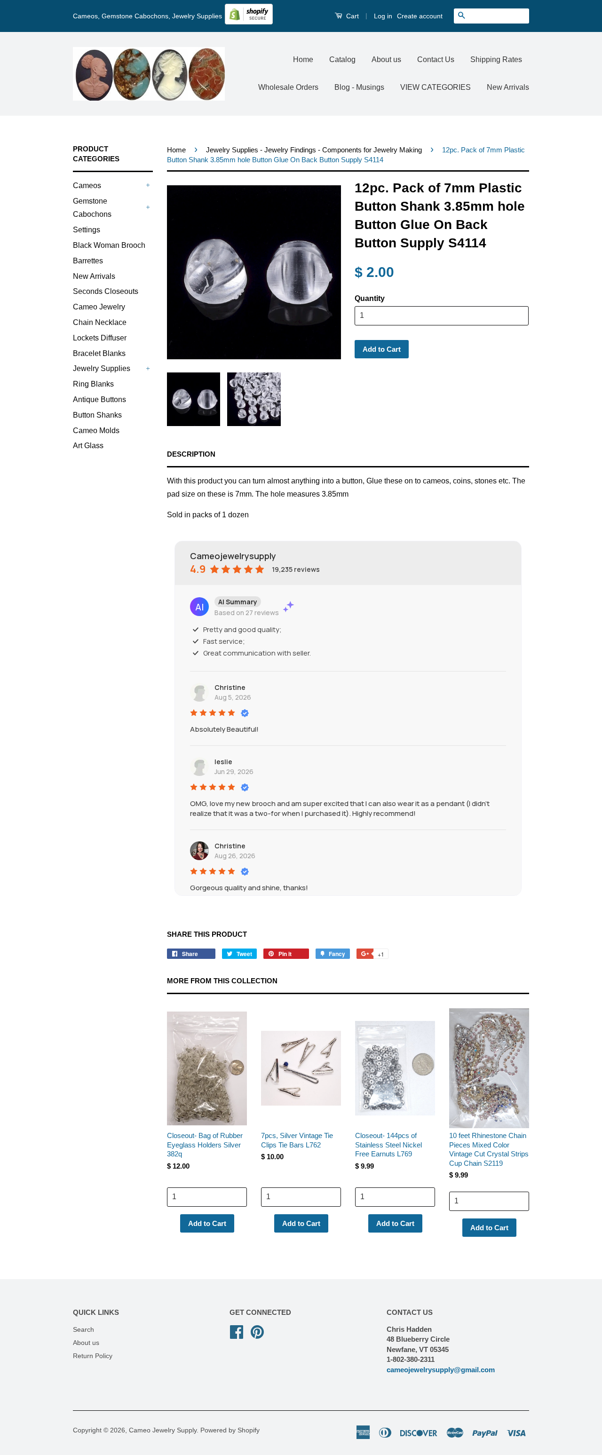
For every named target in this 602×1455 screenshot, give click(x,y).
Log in (383, 16)
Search (83, 1329)
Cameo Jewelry (99, 307)
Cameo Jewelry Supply (163, 1430)
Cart (351, 16)
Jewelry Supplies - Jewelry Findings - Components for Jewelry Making (314, 150)
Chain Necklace (100, 322)
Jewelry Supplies (101, 368)
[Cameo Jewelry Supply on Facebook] (237, 1331)
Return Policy (92, 1356)
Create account (420, 16)
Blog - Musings (359, 87)
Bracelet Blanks (99, 353)
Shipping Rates (496, 59)
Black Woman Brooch (109, 245)
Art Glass (88, 446)
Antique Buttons (99, 399)
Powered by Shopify (230, 1430)
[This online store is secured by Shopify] (249, 22)
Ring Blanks (93, 384)
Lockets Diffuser (100, 338)
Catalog (342, 59)
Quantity (370, 298)
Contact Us (435, 59)
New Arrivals (508, 87)
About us (386, 59)
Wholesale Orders (288, 87)
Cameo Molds (96, 431)
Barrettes (88, 261)
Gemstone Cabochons (92, 208)
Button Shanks (97, 415)
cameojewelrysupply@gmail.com (441, 1370)
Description (191, 454)
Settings (86, 230)
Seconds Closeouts (105, 291)
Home (303, 59)
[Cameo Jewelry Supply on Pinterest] (257, 1331)
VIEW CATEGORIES (435, 87)
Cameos (87, 186)
